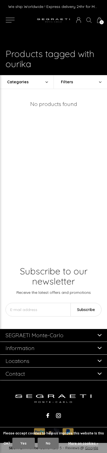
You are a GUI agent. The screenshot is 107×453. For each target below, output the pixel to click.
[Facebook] (47, 415)
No (48, 443)
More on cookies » (83, 443)
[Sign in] (78, 20)
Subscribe (86, 309)
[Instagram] (58, 415)
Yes (24, 443)
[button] (10, 20)
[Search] (89, 20)
